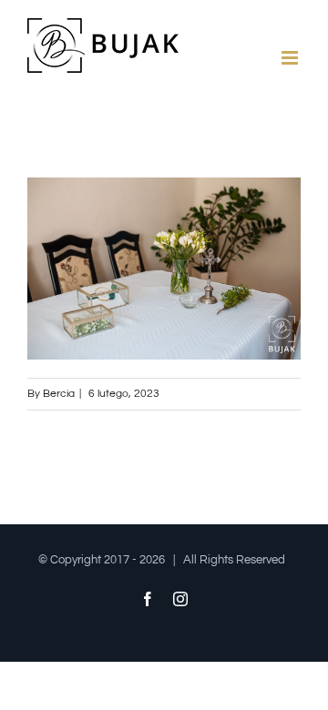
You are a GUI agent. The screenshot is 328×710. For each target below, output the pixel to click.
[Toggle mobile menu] (291, 57)
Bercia (59, 394)
